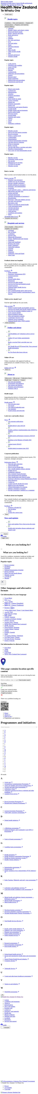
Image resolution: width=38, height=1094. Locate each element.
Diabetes (10, 38)
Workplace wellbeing (14, 123)
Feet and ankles (12, 43)
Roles (9, 511)
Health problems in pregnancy (17, 185)
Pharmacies (11, 280)
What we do (8, 378)
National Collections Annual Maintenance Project (22, 479)
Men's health (11, 50)
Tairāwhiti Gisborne (14, 247)
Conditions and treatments (12, 1001)
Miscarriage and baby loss (15, 191)
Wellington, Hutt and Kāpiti (16, 253)
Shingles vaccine (13, 166)
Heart (9, 45)
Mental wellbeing (9, 26)
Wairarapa (11, 252)
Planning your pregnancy (15, 180)
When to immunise (13, 144)
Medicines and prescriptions (16, 73)
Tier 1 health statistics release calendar (19, 469)
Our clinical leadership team (16, 407)
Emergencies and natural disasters (18, 107)
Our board (11, 405)
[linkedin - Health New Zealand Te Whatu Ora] (2, 1035)
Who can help (8, 306)
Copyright (7, 1089)
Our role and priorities (14, 382)
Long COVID (12, 67)
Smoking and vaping (14, 117)
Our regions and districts (15, 385)
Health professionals (26, 3)
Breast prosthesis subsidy (15, 314)
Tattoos (10, 118)
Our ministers (12, 409)
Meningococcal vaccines (15, 162)
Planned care (12, 289)
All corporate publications (15, 421)
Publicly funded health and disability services (21, 308)
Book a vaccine (12, 145)
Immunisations (9, 25)
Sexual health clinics (14, 279)
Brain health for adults (14, 99)
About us (7, 369)
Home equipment (13, 78)
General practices (13, 276)
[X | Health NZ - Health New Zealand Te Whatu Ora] (2, 1079)
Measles (10, 70)
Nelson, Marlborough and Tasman (18, 238)
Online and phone (9, 322)
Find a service (18, 227)
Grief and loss (12, 211)
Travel (10, 120)
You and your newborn (15, 201)
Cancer (10, 37)
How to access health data (15, 467)
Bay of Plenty (12, 232)
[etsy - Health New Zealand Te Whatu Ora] (19, 1072)
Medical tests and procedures (16, 80)
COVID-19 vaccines (14, 164)
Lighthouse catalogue (14, 472)
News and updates (9, 1006)
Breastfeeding (12, 198)
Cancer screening (13, 100)
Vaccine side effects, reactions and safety (20, 147)
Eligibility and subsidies (11, 228)
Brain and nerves (13, 35)
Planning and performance (15, 387)
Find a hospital (9, 227)
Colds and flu (12, 63)
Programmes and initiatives (16, 383)
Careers (18, 3)
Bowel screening (13, 134)
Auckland (11, 230)
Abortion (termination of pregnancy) (18, 196)
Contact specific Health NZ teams (18, 483)
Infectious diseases (13, 46)
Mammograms (12, 92)
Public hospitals (12, 272)
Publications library (26, 378)
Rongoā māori (12, 77)
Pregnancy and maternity (21, 25)
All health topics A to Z (11, 216)
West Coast (11, 255)
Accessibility (8, 1087)
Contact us (16, 380)
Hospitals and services (11, 218)
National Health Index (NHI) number (19, 321)
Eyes (9, 41)
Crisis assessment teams (15, 206)
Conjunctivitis (12, 72)
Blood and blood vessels (15, 32)
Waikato (10, 250)
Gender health (12, 109)
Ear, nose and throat (14, 40)
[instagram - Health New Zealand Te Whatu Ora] (2, 1033)
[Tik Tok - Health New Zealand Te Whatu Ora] (2, 1077)
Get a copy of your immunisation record (19, 150)
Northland (11, 240)
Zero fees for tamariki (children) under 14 (20, 311)
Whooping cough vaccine (15, 159)
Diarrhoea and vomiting (15, 65)
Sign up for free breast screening (17, 132)
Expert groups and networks (16, 410)
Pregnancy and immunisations (17, 186)
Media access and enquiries (16, 485)
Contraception (12, 137)
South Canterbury (13, 245)
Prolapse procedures (14, 95)
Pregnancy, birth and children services (19, 199)
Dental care (11, 102)
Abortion (10, 94)
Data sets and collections (15, 464)
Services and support (10, 1021)
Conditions (8, 23)
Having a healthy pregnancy (16, 183)
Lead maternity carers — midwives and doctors (22, 190)
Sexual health (12, 115)
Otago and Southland (14, 242)
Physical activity (13, 113)
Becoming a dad (13, 203)
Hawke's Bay (12, 235)
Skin (9, 53)
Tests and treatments (18, 23)
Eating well (11, 105)
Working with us (13, 388)
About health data (13, 465)
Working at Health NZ (14, 507)
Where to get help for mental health (18, 204)
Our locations (12, 509)
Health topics (8, 14)
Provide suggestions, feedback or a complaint (21, 490)
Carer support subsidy (14, 312)
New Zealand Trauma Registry (17, 474)
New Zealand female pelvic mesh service (20, 290)
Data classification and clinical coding (19, 477)
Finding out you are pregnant (16, 181)
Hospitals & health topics (8, 3)
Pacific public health (14, 112)
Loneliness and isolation (15, 213)
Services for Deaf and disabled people (19, 284)
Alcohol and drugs (13, 208)
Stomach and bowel (14, 55)
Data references (12, 480)
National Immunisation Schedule (17, 140)
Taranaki (10, 248)
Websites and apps (9, 1016)
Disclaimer (7, 1019)
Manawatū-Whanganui (14, 237)
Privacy (6, 1086)
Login (4, 536)
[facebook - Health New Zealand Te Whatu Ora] (2, 1030)
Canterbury (11, 234)
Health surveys (12, 470)
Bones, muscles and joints (15, 33)
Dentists (10, 277)
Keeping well (29, 23)
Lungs (10, 48)
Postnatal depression (14, 194)
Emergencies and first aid (15, 82)
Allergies (10, 28)
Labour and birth (13, 193)
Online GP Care (9, 368)
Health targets (8, 402)
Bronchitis (11, 68)
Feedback (7, 271)
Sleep (9, 122)
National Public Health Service (17, 287)
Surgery (10, 75)
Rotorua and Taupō (13, 243)
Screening (11, 188)
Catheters (11, 97)
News (6, 420)
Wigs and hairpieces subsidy (16, 316)
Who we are (16, 378)
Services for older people (15, 282)
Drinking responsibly (14, 104)
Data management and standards (17, 475)
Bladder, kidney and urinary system (18, 30)
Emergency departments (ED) (16, 274)
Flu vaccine (11, 161)
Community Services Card (16, 317)
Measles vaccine (13, 131)
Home (6, 713)
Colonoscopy (12, 90)
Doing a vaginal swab (14, 135)
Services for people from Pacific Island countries (22, 309)
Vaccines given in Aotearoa (16, 142)
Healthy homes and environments (18, 110)
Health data (8, 380)
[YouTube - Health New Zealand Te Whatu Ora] (2, 1074)
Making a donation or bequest (16, 488)
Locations (7, 1018)
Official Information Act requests (17, 487)
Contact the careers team (15, 512)
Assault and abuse (13, 209)
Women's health (12, 56)
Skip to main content (7, 1)
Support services (13, 285)
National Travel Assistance (16, 319)
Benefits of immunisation (15, 149)
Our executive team (13, 404)
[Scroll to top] (2, 995)
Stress (10, 214)
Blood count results (13, 89)
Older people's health (14, 51)
